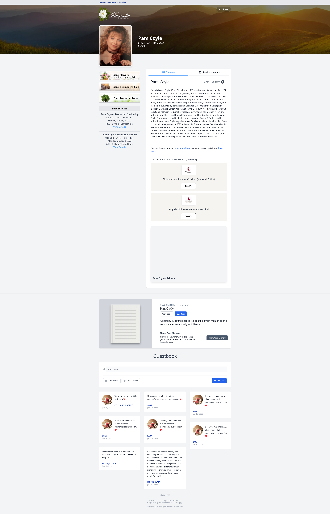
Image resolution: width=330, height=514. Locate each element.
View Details (119, 126)
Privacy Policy (158, 502)
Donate (188, 186)
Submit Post (219, 380)
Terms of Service (172, 502)
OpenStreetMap (168, 507)
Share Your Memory (217, 338)
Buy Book (181, 314)
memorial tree (183, 148)
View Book (166, 314)
